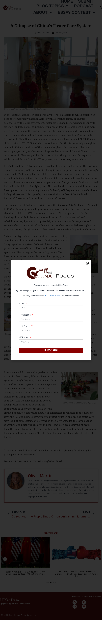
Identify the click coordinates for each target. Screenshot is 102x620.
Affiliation (24, 337)
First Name (25, 315)
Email (22, 303)
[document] (51, 310)
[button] (87, 263)
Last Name (25, 326)
